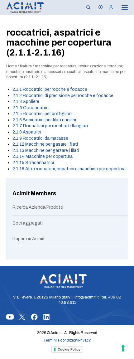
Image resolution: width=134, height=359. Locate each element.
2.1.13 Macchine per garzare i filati (45, 150)
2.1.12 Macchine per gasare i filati (45, 144)
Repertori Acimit (28, 238)
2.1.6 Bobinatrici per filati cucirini (44, 120)
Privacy (84, 340)
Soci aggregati (27, 223)
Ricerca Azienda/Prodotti (37, 207)
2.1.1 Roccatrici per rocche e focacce (49, 89)
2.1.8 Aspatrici (26, 132)
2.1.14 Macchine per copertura (42, 156)
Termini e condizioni (60, 340)
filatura (26, 66)
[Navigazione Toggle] (120, 7)
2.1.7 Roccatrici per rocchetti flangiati (50, 126)
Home (11, 66)
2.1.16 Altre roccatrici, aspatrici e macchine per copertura (69, 169)
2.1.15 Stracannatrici (33, 162)
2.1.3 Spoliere (25, 101)
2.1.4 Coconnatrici (31, 107)
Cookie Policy (69, 349)
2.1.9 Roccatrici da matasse (40, 138)
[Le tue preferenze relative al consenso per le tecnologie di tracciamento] (123, 348)
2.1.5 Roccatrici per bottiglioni (42, 113)
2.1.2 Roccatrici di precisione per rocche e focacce (62, 95)
